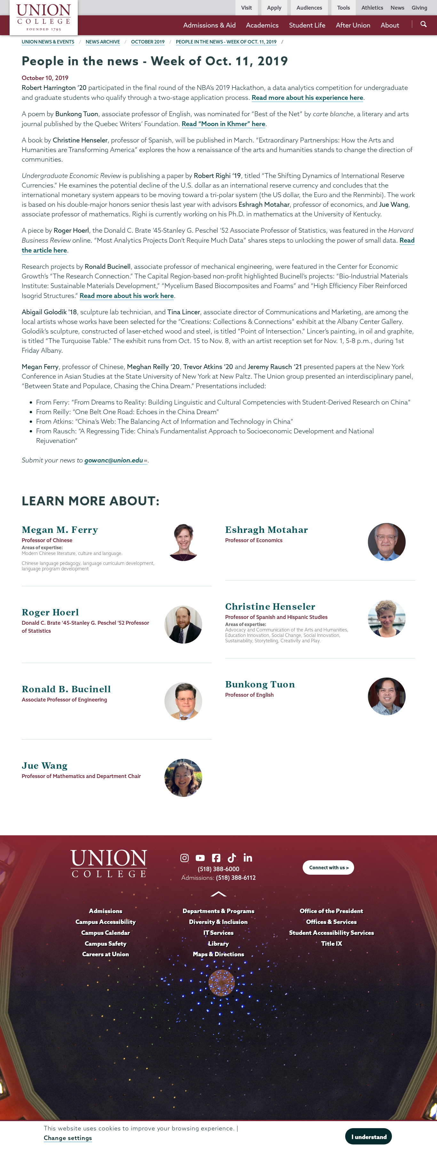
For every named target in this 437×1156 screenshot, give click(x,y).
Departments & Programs (218, 911)
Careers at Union (105, 954)
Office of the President (331, 911)
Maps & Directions (218, 954)
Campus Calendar (105, 932)
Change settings (68, 1138)
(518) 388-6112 (236, 877)
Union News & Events (48, 42)
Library (218, 943)
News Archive (103, 42)
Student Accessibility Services (331, 932)
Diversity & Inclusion (218, 922)
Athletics (372, 7)
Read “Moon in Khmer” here (223, 123)
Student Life (307, 25)
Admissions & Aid (209, 25)
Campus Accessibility (105, 922)
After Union (353, 25)
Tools (343, 7)
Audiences (309, 7)
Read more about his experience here (307, 97)
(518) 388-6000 (218, 869)
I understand (369, 1137)
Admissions (105, 911)
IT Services (218, 932)
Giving (419, 7)
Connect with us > (329, 868)
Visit (246, 7)
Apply (274, 7)
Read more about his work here (127, 295)
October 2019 (148, 42)
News (397, 7)
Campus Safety (105, 943)
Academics (262, 25)
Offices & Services (331, 922)
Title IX (331, 943)
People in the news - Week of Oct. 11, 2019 (226, 42)
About (390, 25)
